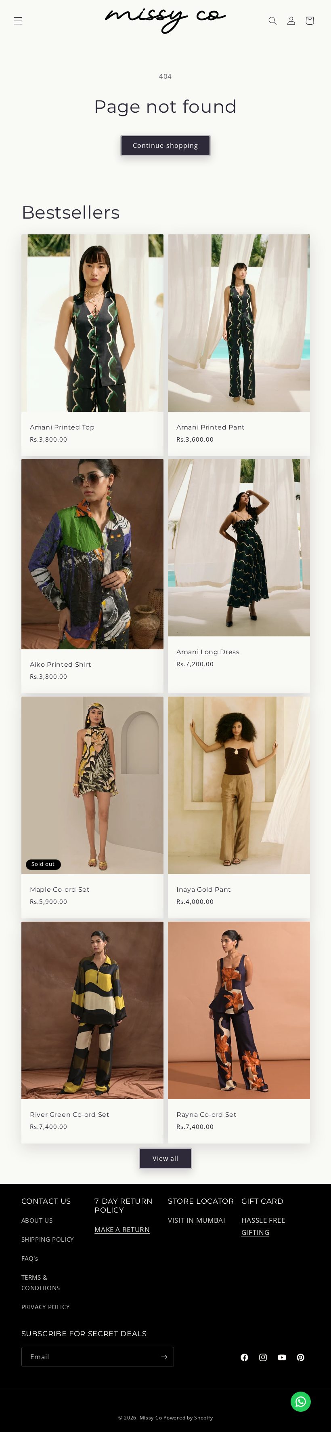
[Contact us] (301, 1402)
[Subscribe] (164, 1357)
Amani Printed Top (62, 427)
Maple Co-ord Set (60, 889)
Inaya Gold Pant (203, 889)
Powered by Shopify (188, 1418)
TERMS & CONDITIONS (40, 1282)
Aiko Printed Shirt (61, 664)
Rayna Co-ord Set (206, 1114)
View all (165, 1158)
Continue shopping (165, 145)
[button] (17, 20)
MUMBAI (211, 1220)
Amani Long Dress (208, 652)
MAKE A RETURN (122, 1229)
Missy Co (151, 1418)
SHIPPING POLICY (47, 1239)
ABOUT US (37, 1220)
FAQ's (29, 1258)
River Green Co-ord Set (70, 1114)
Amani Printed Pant (210, 427)
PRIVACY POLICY (45, 1307)
